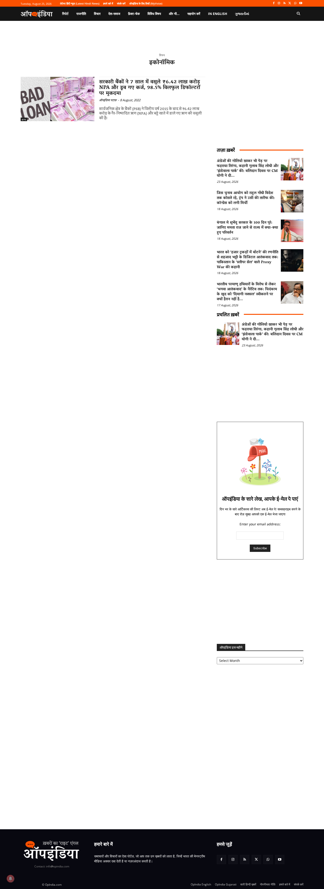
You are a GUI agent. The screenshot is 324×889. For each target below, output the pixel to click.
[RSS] (284, 3)
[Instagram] (279, 3)
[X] (290, 3)
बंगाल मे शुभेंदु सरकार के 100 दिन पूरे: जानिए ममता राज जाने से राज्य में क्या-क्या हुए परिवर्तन (247, 227)
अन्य (24, 119)
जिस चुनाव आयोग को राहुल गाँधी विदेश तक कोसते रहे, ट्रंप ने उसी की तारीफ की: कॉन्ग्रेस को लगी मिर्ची (246, 198)
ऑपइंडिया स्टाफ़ (108, 100)
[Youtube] (300, 3)
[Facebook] (273, 3)
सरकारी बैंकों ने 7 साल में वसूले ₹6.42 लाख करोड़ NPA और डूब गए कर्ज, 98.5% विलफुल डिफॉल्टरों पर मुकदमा (149, 88)
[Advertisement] (260, 601)
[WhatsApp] (295, 3)
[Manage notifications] (10, 878)
